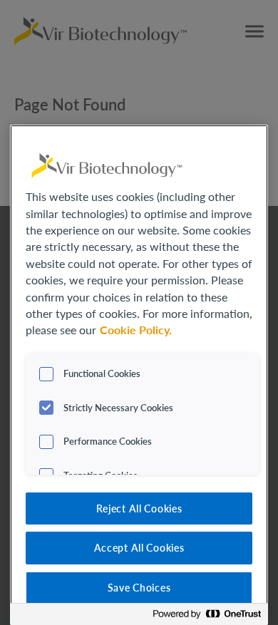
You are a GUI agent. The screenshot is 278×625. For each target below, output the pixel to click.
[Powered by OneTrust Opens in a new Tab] (207, 616)
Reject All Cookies (139, 508)
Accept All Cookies (139, 547)
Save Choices (139, 587)
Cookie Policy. (136, 330)
